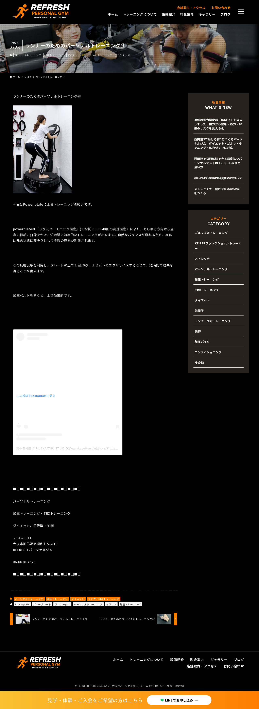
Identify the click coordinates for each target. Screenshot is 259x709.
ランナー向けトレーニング (97, 55)
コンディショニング (208, 352)
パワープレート (42, 604)
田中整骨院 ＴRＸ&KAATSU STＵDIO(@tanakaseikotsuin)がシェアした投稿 (68, 448)
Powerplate (22, 604)
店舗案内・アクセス (191, 7)
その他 (199, 362)
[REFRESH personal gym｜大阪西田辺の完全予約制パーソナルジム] (41, 11)
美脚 (198, 331)
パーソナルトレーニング (28, 55)
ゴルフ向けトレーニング (211, 233)
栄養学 (199, 310)
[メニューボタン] (241, 11)
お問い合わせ (221, 7)
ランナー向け (62, 604)
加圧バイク (202, 342)
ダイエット (74, 55)
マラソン (111, 604)
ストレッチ (202, 259)
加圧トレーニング (54, 55)
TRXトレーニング (207, 290)
